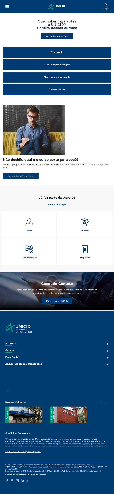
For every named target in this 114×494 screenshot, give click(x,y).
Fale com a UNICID (57, 301)
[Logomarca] (56, 6)
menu (8, 6)
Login (106, 9)
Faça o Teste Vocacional (20, 176)
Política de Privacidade (16, 475)
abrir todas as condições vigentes (23, 451)
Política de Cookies (37, 475)
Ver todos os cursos (57, 36)
